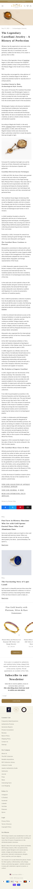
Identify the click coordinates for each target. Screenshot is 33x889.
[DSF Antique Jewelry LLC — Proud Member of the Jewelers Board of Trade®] (24, 709)
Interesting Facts (6, 783)
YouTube (4, 806)
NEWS (22, 490)
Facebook (4, 800)
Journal (4, 774)
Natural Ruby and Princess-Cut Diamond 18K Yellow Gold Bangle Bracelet (11, 642)
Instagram (5, 794)
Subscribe (16, 701)
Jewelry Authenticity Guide (9, 768)
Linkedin (4, 803)
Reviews (4, 733)
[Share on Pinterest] (20, 507)
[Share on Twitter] (12, 507)
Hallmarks (5, 771)
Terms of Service (6, 824)
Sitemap (4, 744)
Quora (3, 812)
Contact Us (5, 741)
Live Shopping (6, 785)
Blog (3, 516)
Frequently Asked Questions (10, 721)
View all (16, 652)
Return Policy (6, 735)
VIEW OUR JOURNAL (9, 490)
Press (3, 777)
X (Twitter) (5, 797)
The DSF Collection (7, 756)
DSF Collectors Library (8, 762)
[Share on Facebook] (5, 507)
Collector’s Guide (7, 765)
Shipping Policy (6, 738)
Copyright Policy (6, 827)
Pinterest (4, 809)
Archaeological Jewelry (19, 28)
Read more (5, 545)
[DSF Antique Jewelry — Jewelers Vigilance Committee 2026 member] (16, 709)
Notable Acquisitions (8, 759)
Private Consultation (8, 730)
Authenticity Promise (8, 724)
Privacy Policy (6, 821)
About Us (4, 753)
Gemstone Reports (7, 727)
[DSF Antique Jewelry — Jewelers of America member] (8, 709)
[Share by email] (27, 507)
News (3, 780)
